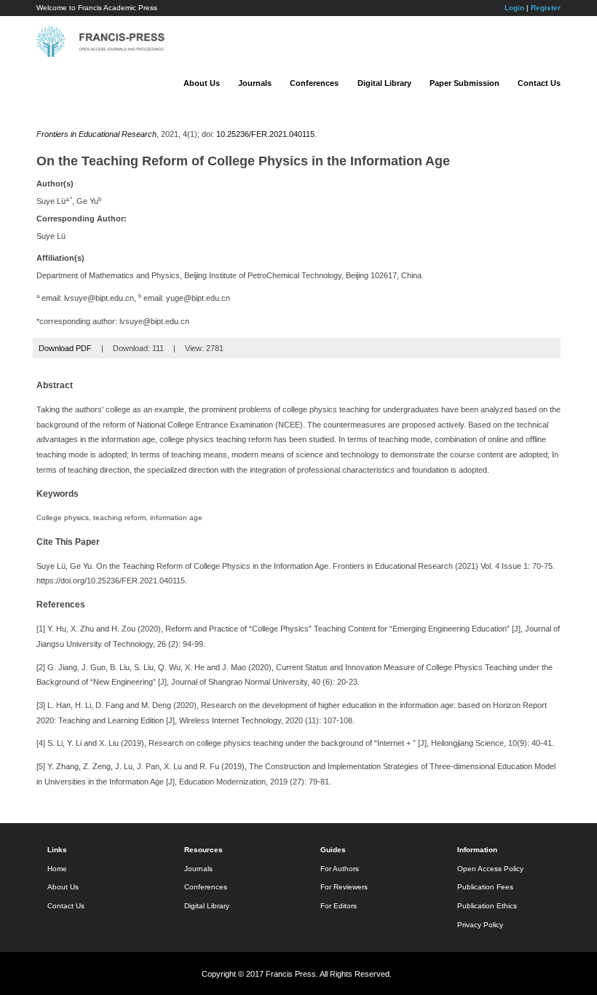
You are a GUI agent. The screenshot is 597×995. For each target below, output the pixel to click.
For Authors (339, 869)
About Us (201, 83)
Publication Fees (485, 887)
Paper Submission (464, 83)
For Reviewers (344, 887)
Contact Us (539, 83)
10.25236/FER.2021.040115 (265, 134)
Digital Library (384, 83)
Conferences (314, 83)
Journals (255, 83)
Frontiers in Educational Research (96, 134)
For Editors (338, 906)
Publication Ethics (487, 906)
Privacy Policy (480, 925)
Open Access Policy (490, 869)
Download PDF (65, 348)
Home (57, 869)
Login (514, 8)
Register (546, 8)
